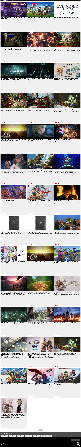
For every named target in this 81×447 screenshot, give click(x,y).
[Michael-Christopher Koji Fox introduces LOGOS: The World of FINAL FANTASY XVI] (40, 222)
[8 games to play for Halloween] (14, 192)
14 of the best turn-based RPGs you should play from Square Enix (66, 49)
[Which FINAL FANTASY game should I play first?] (14, 39)
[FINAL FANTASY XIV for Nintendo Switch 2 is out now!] (40, 9)
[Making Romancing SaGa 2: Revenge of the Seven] (67, 314)
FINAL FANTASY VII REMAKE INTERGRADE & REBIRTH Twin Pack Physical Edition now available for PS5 (13, 293)
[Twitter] (12, 436)
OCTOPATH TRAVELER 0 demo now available (64, 139)
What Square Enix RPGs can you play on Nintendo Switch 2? (40, 79)
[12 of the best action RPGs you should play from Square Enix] (40, 39)
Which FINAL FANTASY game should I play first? (11, 48)
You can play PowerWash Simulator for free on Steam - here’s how (66, 262)
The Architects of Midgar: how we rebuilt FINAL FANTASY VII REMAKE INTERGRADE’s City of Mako (13, 79)
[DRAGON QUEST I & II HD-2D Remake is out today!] (40, 192)
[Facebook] (4, 436)
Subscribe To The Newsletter (46, 435)
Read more (3, 61)
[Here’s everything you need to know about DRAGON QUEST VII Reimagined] (67, 375)
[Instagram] (36, 436)
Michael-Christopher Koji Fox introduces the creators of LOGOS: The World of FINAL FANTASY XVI (13, 232)
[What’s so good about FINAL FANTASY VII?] (67, 192)
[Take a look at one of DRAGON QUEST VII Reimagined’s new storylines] (40, 131)
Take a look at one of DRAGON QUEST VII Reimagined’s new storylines (40, 140)
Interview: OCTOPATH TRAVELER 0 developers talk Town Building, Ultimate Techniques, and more (13, 140)
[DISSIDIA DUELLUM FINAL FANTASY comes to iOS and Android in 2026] (14, 253)
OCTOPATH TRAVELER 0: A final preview (36, 109)
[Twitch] (28, 436)
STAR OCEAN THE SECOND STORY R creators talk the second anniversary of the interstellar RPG (66, 171)
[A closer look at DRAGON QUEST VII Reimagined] (67, 344)
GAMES (7, 0)
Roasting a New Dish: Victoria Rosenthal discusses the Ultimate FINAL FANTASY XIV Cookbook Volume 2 (66, 79)
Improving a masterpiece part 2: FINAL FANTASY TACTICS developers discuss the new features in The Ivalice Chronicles (13, 354)
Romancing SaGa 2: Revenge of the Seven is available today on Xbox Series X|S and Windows (39, 323)
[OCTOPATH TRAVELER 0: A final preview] (40, 100)
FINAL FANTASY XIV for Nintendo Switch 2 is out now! (39, 17)
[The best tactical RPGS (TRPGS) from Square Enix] (40, 161)
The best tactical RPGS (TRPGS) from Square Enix (39, 170)
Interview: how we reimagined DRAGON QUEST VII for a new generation (66, 110)
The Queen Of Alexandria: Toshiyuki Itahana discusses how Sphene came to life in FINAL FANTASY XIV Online (13, 171)
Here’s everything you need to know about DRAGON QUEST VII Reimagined (65, 384)
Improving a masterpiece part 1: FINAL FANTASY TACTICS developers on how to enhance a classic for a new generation (40, 354)
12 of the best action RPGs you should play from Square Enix (40, 49)
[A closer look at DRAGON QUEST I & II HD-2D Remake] (40, 283)
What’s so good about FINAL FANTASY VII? (63, 200)
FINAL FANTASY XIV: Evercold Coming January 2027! (66, 17)
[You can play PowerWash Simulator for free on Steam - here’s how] (67, 253)
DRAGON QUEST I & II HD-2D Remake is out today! (39, 200)
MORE (16, 0)
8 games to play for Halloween (7, 200)
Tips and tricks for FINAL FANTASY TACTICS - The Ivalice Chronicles (66, 232)
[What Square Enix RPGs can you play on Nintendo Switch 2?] (40, 70)
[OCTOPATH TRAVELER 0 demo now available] (67, 131)
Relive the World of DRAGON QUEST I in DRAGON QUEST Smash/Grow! (13, 18)
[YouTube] (20, 436)
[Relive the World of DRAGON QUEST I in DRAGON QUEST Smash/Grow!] (14, 9)
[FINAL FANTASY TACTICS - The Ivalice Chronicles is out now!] (67, 283)
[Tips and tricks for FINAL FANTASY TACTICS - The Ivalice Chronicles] (67, 222)
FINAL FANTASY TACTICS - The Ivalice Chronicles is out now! (66, 293)
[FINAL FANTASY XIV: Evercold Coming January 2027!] (67, 9)
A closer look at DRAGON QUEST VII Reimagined (65, 353)
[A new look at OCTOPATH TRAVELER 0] (40, 253)
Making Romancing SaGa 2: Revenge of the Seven (65, 322)
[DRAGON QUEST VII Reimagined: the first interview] (14, 375)
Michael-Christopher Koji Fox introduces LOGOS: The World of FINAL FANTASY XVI (39, 232)
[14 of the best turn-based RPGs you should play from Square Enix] (67, 39)
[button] (79, 445)
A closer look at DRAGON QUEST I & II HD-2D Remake (39, 292)
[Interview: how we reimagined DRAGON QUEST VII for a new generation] (67, 100)
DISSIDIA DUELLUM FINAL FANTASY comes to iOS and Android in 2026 (13, 262)
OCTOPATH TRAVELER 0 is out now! (9, 109)
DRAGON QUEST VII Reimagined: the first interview (12, 383)
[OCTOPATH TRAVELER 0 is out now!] (14, 100)
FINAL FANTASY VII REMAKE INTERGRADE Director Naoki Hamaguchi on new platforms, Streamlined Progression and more (13, 323)
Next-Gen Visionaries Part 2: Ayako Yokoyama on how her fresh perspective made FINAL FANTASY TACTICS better (13, 415)
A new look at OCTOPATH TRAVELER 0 (36, 261)
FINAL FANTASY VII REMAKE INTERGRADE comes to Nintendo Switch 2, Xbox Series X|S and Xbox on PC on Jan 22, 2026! (40, 384)
